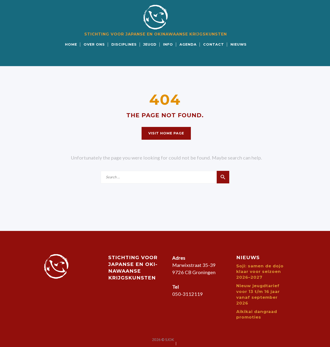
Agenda (188, 44)
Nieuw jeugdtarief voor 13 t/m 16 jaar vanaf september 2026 (258, 294)
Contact (213, 44)
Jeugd (150, 44)
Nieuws (238, 44)
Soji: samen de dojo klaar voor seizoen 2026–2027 (260, 272)
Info (168, 44)
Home (71, 44)
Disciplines (124, 44)
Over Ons (94, 44)
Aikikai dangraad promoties (256, 314)
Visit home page (166, 133)
